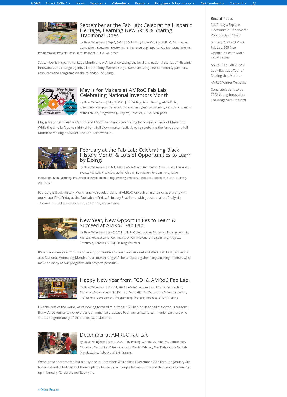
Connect (236, 3)
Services (96, 3)
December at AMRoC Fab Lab (114, 334)
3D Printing (133, 42)
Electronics (118, 47)
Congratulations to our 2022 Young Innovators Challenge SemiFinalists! (228, 94)
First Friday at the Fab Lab (118, 172)
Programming (46, 53)
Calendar (119, 3)
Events (140, 3)
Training (181, 178)
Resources (75, 53)
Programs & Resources (173, 3)
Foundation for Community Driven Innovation (120, 237)
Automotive (180, 42)
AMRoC (166, 42)
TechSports (159, 113)
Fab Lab (165, 47)
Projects (62, 53)
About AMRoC (56, 3)
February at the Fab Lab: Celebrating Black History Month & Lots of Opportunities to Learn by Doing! (136, 154)
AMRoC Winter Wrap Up (228, 82)
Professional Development (90, 178)
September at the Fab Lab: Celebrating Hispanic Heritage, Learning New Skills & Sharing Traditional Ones (136, 30)
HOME (36, 3)
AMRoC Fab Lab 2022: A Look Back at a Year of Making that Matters (228, 70)
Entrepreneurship (137, 47)
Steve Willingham (94, 42)
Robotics (89, 53)
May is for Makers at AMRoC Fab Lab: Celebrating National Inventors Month (124, 92)
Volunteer (112, 53)
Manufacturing (181, 47)
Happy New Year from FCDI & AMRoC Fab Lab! (135, 279)
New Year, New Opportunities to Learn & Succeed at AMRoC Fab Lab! (128, 223)
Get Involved (211, 3)
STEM (100, 53)
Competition (87, 47)
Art (175, 102)
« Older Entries (49, 389)
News (80, 3)
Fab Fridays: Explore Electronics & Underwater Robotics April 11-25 (229, 29)
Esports (154, 47)
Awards (160, 287)
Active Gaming (151, 42)
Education (103, 47)
